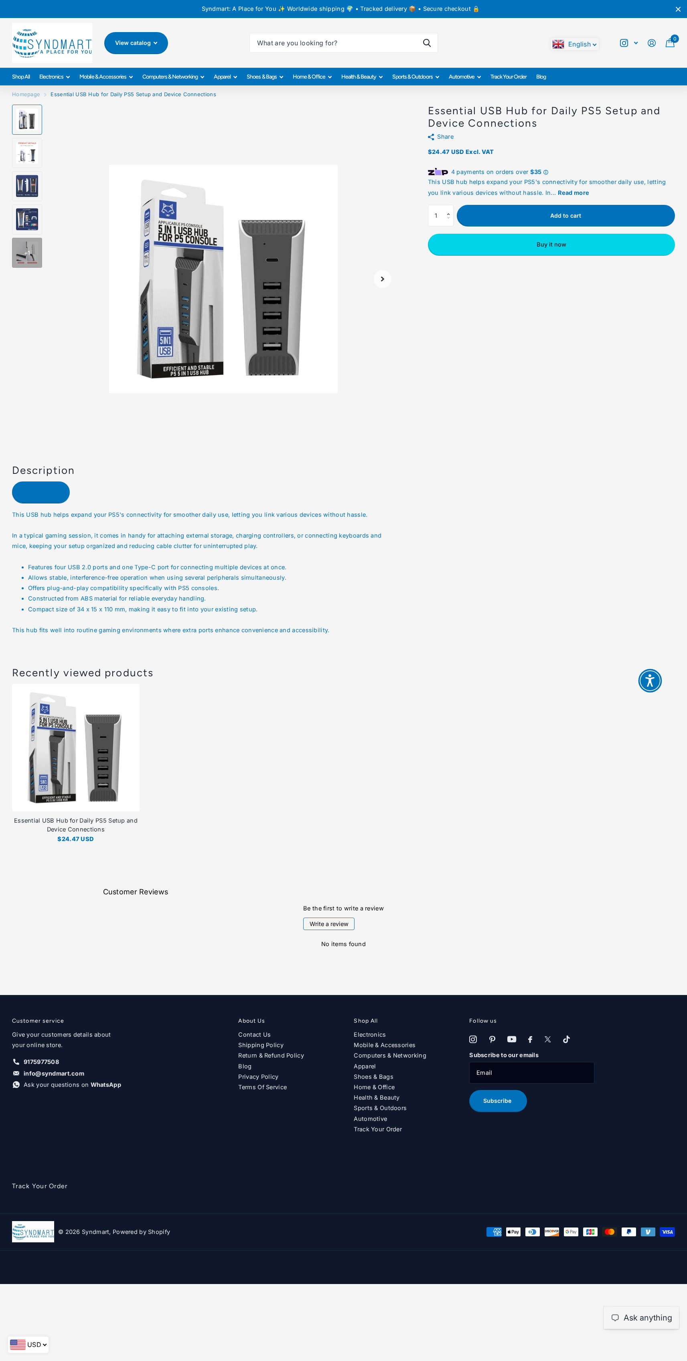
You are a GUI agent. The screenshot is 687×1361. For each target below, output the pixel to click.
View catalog (133, 42)
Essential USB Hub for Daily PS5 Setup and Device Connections (76, 825)
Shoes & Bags (261, 76)
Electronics (51, 76)
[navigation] (27, 120)
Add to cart (565, 215)
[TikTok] (566, 1040)
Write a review (329, 924)
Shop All (21, 76)
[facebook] (530, 1039)
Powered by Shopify (141, 1232)
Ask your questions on (72, 1084)
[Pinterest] (492, 1040)
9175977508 (41, 1062)
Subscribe (498, 1100)
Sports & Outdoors (412, 76)
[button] (450, 208)
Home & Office (309, 76)
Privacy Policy (258, 1076)
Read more (574, 192)
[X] (548, 1040)
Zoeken (427, 43)
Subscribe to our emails (504, 1055)
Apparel (222, 76)
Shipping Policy (260, 1045)
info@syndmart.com (54, 1073)
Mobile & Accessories (102, 76)
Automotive (461, 76)
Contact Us (254, 1034)
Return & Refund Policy (271, 1055)
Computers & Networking (170, 76)
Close (678, 9)
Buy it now (551, 244)
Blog (541, 76)
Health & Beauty (358, 76)
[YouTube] (511, 1039)
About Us (251, 1020)
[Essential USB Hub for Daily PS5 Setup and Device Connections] (76, 747)
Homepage (26, 94)
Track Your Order (508, 76)
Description (41, 491)
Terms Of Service (262, 1087)
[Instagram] (473, 1040)
